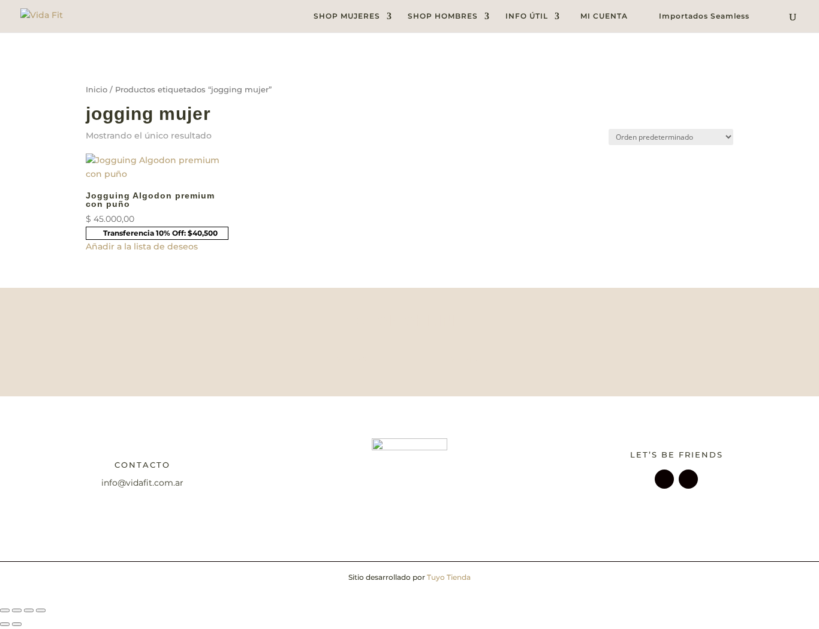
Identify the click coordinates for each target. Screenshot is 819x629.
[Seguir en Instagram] (664, 479)
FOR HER (346, 359)
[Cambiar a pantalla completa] (17, 610)
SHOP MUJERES (347, 16)
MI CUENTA (604, 16)
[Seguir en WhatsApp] (688, 479)
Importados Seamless (704, 16)
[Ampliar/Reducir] (5, 610)
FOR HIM (460, 359)
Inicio (96, 89)
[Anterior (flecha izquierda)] (5, 624)
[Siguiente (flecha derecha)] (17, 624)
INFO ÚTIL (526, 16)
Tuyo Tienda (449, 577)
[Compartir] (29, 610)
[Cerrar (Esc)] (41, 610)
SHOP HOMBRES (443, 16)
